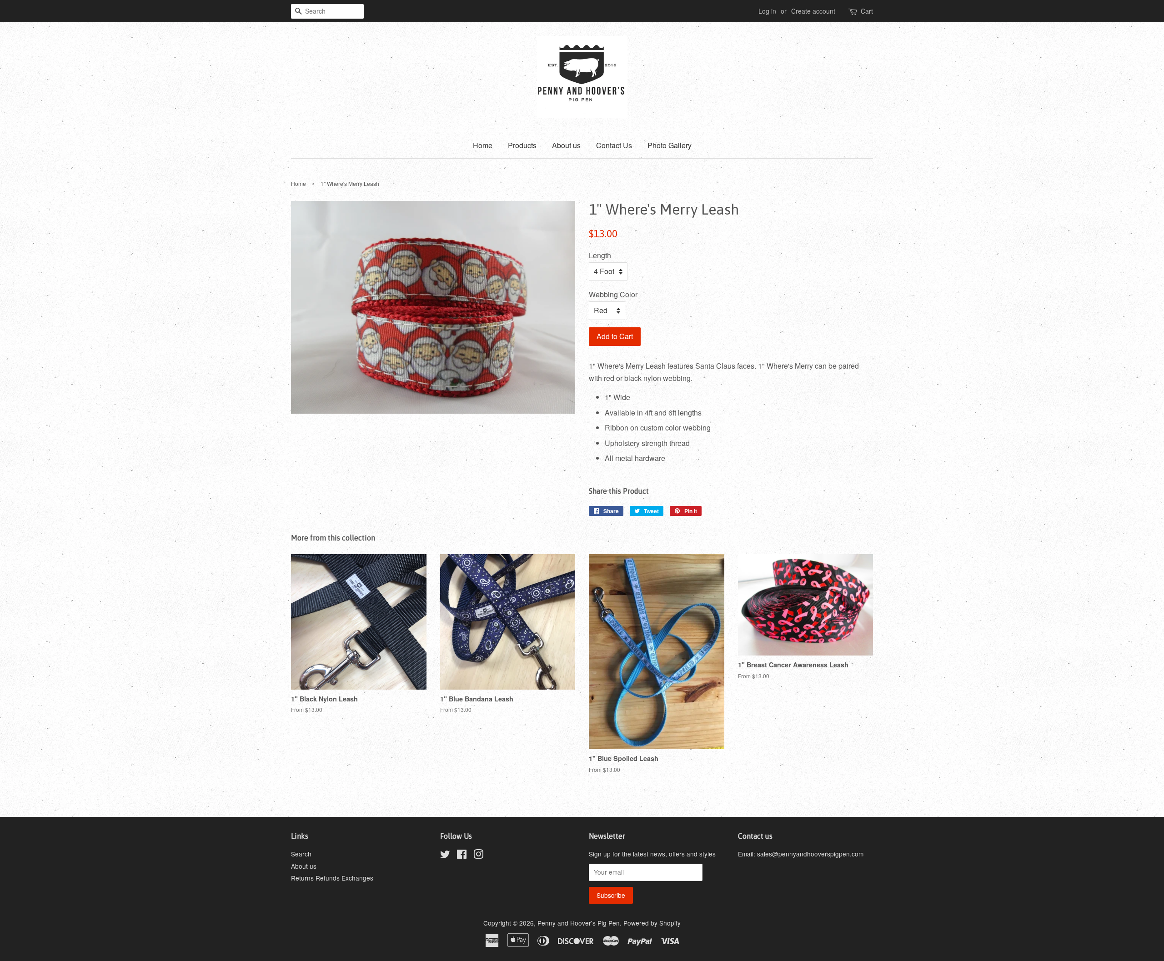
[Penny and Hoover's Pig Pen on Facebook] (462, 855)
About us (566, 145)
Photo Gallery (669, 145)
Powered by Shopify (652, 922)
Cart (867, 10)
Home (482, 145)
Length (600, 255)
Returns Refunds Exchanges (332, 877)
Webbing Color (613, 294)
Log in (767, 10)
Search (301, 853)
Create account (813, 10)
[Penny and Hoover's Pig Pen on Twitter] (445, 855)
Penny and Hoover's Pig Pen (578, 922)
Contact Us (614, 145)
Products (522, 145)
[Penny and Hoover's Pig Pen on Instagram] (478, 855)
